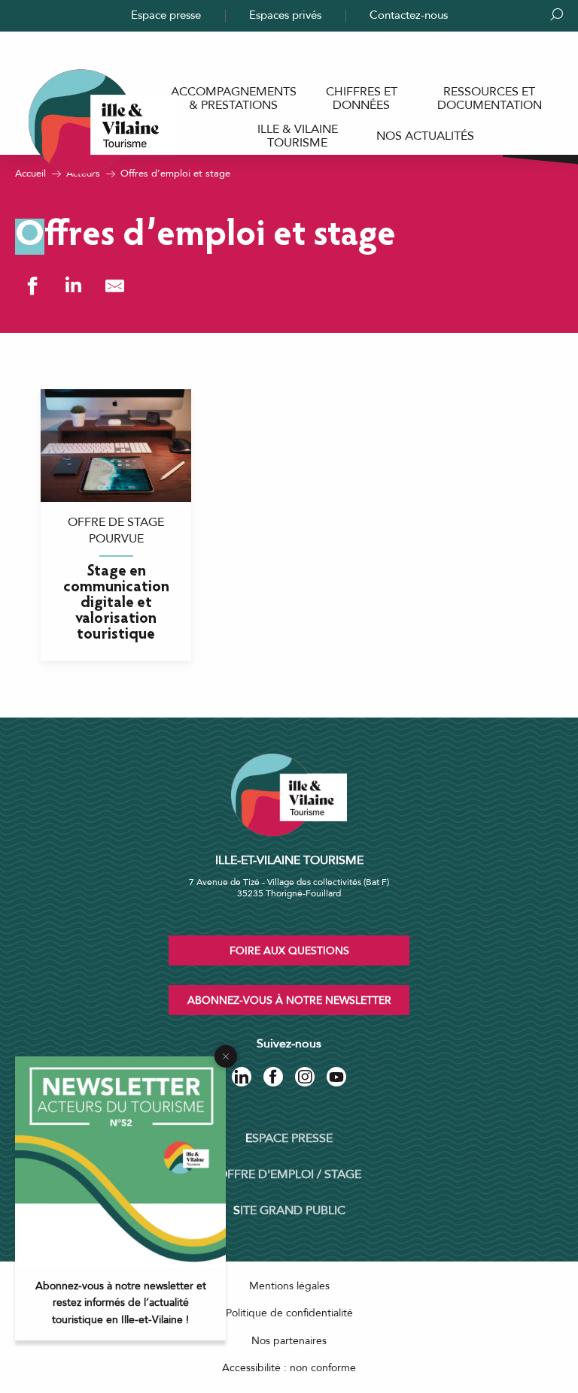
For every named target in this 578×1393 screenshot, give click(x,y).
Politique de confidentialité (289, 1313)
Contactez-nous (409, 15)
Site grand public (289, 1210)
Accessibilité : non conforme (289, 1368)
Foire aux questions (289, 951)
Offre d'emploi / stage (289, 1174)
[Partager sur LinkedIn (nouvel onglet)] (73, 286)
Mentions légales (289, 1286)
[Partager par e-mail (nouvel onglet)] (115, 286)
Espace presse (166, 15)
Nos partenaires (289, 1341)
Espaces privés (285, 15)
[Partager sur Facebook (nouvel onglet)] (32, 286)
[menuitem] (233, 99)
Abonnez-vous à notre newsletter (289, 1000)
